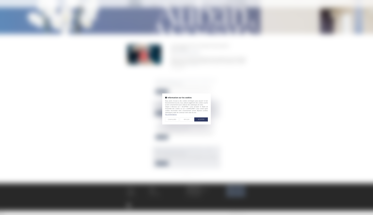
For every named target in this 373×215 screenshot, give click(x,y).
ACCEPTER (201, 119)
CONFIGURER (172, 119)
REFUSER (186, 119)
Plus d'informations (171, 114)
